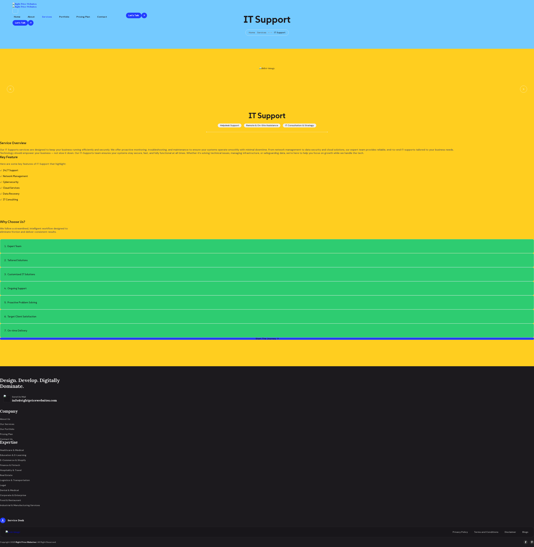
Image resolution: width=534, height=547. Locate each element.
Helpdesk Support (229, 125)
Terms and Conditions (486, 532)
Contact (102, 16)
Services (47, 16)
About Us (5, 419)
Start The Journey (266, 339)
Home (17, 16)
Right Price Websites (26, 542)
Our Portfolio (7, 429)
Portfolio (64, 16)
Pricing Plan (83, 16)
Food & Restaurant (10, 500)
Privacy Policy (460, 532)
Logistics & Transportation (15, 480)
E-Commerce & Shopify (13, 460)
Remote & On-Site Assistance (262, 125)
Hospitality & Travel (11, 470)
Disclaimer (510, 532)
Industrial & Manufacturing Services (20, 505)
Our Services (7, 424)
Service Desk (16, 520)
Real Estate (6, 475)
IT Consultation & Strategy (299, 125)
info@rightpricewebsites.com (34, 400)
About (31, 16)
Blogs (525, 532)
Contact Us (6, 439)
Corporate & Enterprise (13, 495)
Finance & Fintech (10, 465)
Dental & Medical (9, 490)
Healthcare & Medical (12, 450)
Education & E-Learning (13, 455)
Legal (3, 485)
